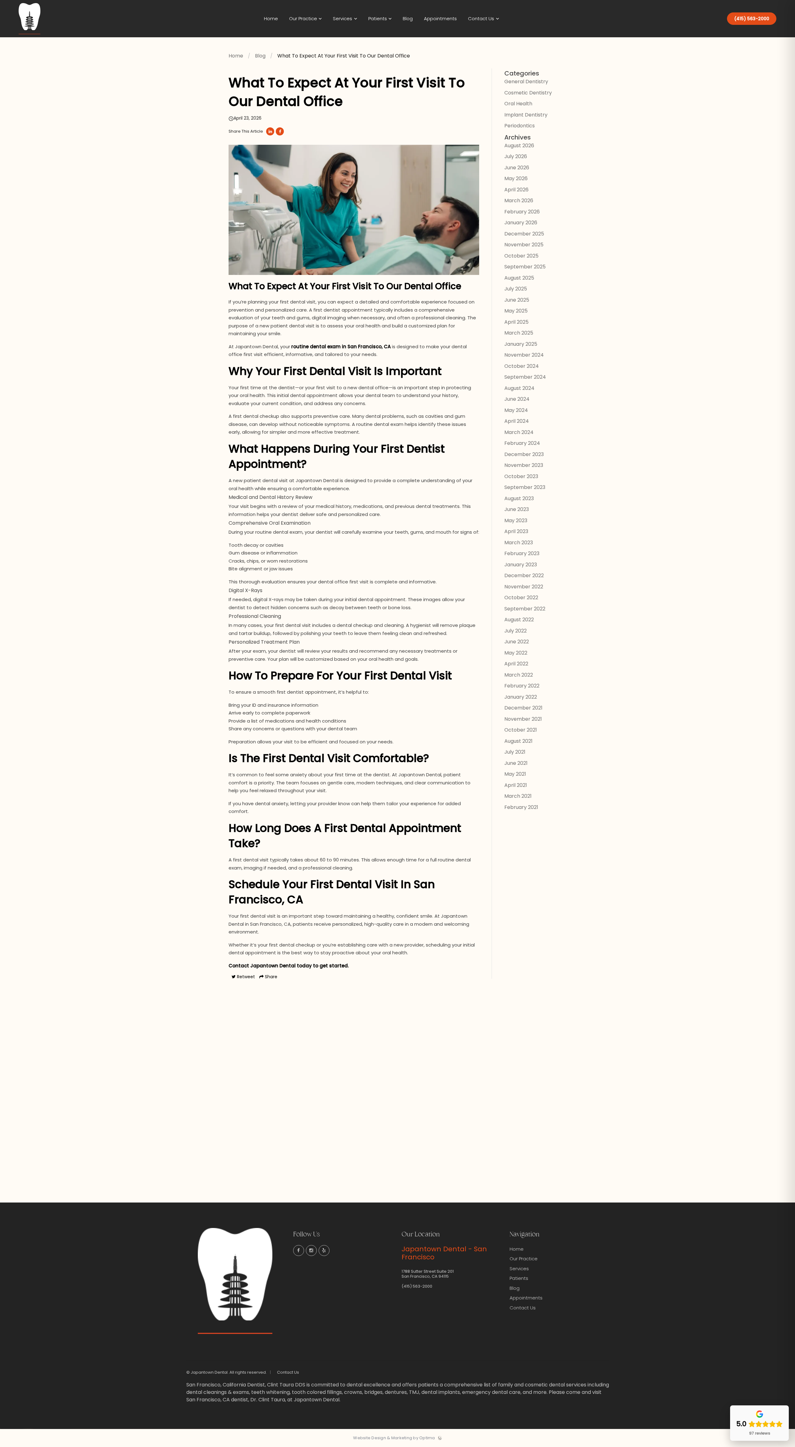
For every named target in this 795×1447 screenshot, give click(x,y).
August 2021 (518, 741)
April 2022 (516, 663)
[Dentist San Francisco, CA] (29, 36)
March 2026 (518, 200)
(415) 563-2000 (751, 19)
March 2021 (518, 796)
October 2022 (521, 597)
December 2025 (524, 233)
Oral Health (518, 103)
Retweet (245, 977)
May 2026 (516, 178)
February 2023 (521, 553)
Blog (260, 55)
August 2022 (519, 619)
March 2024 (519, 432)
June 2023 (516, 509)
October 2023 (521, 476)
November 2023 (523, 465)
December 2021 (523, 707)
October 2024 (521, 366)
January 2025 (520, 344)
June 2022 (516, 641)
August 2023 (519, 498)
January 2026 (520, 222)
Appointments (526, 1297)
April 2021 (515, 785)
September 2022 (524, 608)
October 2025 (521, 255)
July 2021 (514, 751)
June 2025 (516, 300)
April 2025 (516, 322)
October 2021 (520, 729)
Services (519, 1268)
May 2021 (515, 774)
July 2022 (515, 630)
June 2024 (516, 399)
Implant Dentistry (525, 114)
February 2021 (521, 807)
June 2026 (516, 167)
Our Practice (524, 1258)
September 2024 (525, 377)
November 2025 (523, 244)
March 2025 (518, 332)
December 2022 (524, 575)
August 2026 (519, 145)
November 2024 (524, 354)
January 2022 (520, 697)
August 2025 (519, 277)
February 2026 (522, 211)
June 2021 (516, 763)
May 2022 (515, 652)
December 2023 (524, 454)
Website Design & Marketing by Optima (394, 1438)
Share (270, 977)
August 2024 (519, 388)
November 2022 (523, 586)
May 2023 (515, 520)
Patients (519, 1278)
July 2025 (515, 288)
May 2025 (516, 310)
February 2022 (521, 685)
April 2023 (516, 531)
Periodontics (519, 125)
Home (236, 55)
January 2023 (520, 564)
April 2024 (516, 421)
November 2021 (523, 719)
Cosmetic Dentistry (528, 92)
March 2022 (518, 674)
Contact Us (523, 1307)
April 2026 (516, 189)
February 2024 (522, 443)
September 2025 (525, 266)
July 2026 (515, 156)
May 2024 (516, 410)
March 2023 (518, 542)
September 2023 (524, 487)
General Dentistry (526, 81)
